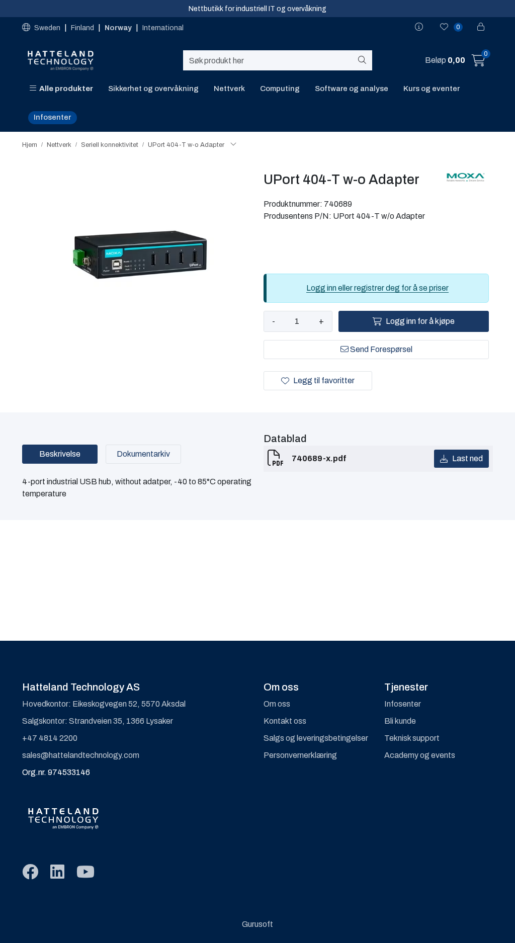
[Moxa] (465, 177)
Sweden (47, 28)
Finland (83, 28)
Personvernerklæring (300, 755)
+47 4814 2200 (49, 738)
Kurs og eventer (431, 88)
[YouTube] (85, 872)
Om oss (277, 704)
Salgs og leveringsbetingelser (316, 738)
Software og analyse (351, 88)
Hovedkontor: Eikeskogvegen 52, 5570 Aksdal (104, 704)
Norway (119, 28)
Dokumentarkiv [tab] (143, 454)
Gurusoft (257, 924)
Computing (280, 88)
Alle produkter (64, 88)
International (163, 28)
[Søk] (364, 60)
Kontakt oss (285, 721)
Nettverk (229, 88)
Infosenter (52, 117)
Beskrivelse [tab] (59, 454)
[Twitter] (30, 872)
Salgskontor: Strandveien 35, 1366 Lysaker (97, 721)
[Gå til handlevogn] (478, 62)
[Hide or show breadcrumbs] (233, 144)
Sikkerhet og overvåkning (153, 88)
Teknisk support (412, 738)
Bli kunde (400, 721)
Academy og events (419, 755)
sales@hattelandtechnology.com (80, 755)
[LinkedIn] (57, 872)
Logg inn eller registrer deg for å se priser (377, 288)
